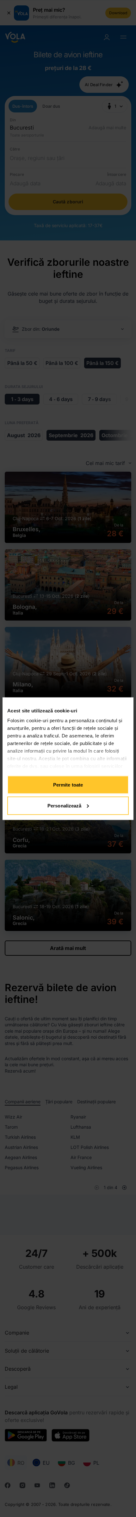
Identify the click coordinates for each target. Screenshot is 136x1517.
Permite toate (68, 784)
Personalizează (64, 805)
